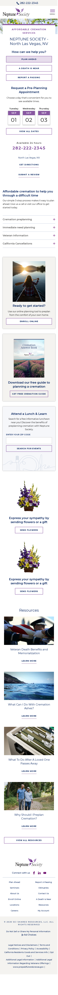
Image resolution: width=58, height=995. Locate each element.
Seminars (14, 883)
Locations (14, 900)
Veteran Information (15, 235)
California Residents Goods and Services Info (27, 948)
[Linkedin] (38, 868)
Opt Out (27, 951)
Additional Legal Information (19, 955)
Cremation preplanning (17, 219)
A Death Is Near (42, 894)
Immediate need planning (19, 227)
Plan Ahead (14, 877)
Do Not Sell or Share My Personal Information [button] (27, 927)
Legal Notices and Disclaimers (21, 940)
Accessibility (41, 944)
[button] (51, 12)
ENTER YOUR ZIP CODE (18, 434)
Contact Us (42, 889)
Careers (14, 906)
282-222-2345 (29, 3)
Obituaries (42, 883)
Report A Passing (42, 877)
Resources (42, 900)
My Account (42, 906)
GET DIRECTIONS (28, 164)
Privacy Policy (26, 944)
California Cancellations (17, 243)
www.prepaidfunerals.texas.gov (27, 962)
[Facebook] (33, 868)
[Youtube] (43, 868)
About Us (14, 889)
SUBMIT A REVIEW (28, 174)
